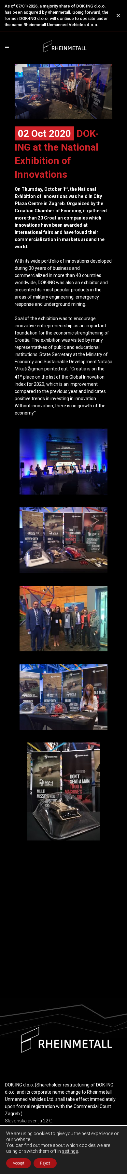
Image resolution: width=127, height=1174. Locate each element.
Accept (18, 1163)
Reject (45, 1163)
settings (70, 1151)
